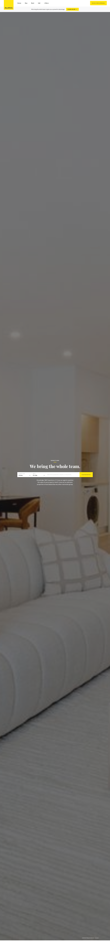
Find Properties (86, 474)
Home (19, 3)
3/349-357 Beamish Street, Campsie (90, 938)
